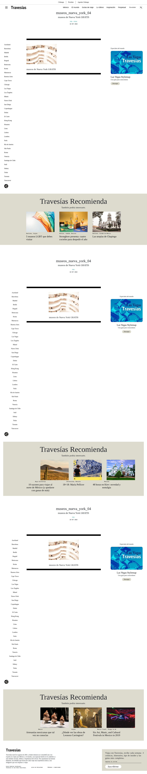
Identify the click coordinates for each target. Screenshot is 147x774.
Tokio (6, 172)
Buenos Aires (8, 76)
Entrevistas (70, 481)
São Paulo (7, 148)
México (66, 7)
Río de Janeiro (8, 144)
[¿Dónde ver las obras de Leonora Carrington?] (73, 717)
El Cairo (7, 116)
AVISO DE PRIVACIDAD (37, 767)
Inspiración (110, 7)
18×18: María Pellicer (73, 484)
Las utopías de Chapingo (104, 236)
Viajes (35, 233)
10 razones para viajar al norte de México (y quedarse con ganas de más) (40, 487)
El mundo (75, 7)
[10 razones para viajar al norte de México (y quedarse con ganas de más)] (40, 470)
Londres (6, 136)
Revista (73, 233)
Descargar (115, 83)
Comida (68, 233)
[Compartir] (6, 186)
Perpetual (122, 7)
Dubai (6, 112)
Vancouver (7, 180)
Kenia (6, 68)
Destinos (29, 233)
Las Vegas (7, 88)
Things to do (112, 729)
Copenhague (8, 108)
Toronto (6, 176)
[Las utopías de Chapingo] (106, 222)
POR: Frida (73, 21)
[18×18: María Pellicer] (73, 470)
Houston (7, 124)
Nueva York (8, 100)
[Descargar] (127, 62)
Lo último (100, 7)
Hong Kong (8, 120)
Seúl (5, 164)
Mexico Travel (101, 729)
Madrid (6, 52)
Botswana (7, 64)
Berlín (6, 56)
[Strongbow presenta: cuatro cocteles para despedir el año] (73, 222)
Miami (6, 96)
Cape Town (8, 80)
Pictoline (71, 2)
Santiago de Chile (9, 160)
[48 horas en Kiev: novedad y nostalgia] (106, 470)
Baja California (40, 481)
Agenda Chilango (83, 2)
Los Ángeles (8, 92)
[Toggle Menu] (6, 7)
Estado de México (105, 233)
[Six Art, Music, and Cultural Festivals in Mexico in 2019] (106, 717)
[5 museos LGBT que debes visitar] (40, 222)
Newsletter (132, 7)
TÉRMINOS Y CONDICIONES (54, 767)
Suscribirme (113, 766)
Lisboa (6, 132)
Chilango (61, 2)
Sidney (6, 168)
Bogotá (6, 60)
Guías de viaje (88, 7)
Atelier (61, 233)
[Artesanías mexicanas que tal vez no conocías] (40, 717)
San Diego (7, 104)
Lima (6, 128)
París (5, 140)
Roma (6, 152)
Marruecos (7, 72)
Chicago (7, 84)
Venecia (6, 156)
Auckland (7, 44)
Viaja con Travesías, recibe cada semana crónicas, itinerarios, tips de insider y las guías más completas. (123, 755)
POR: (73, 269)
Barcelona (7, 48)
